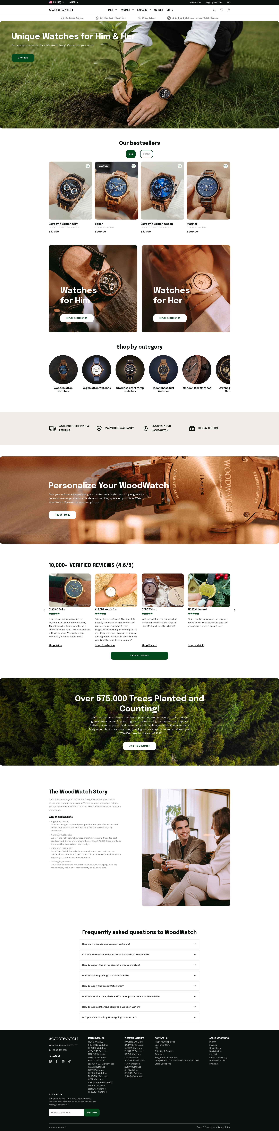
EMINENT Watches (96, 1054)
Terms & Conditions (206, 1127)
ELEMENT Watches (97, 1089)
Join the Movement (139, 746)
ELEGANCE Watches (134, 1051)
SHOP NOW (23, 58)
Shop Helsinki (196, 645)
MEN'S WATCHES (95, 1042)
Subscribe (91, 1113)
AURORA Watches (133, 1048)
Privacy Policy (224, 1127)
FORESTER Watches (97, 1092)
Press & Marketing (218, 1058)
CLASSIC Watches (97, 1048)
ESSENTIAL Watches (97, 1076)
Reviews (213, 1045)
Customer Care (162, 1045)
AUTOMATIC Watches (135, 1061)
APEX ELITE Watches (98, 1051)
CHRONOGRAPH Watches (100, 1083)
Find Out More (62, 515)
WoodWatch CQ (217, 1061)
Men (131, 154)
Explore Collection (76, 318)
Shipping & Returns (213, 2)
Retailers (159, 1054)
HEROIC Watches (96, 1061)
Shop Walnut (149, 645)
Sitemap (213, 1064)
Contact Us (195, 2)
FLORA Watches (132, 1064)
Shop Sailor (55, 645)
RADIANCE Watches (134, 1045)
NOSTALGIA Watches (98, 1045)
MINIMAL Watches (96, 1086)
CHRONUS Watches (97, 1073)
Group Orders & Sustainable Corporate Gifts (177, 1061)
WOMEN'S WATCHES (134, 1042)
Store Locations (163, 1064)
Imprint (212, 1042)
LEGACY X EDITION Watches (101, 1064)
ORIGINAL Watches (97, 1058)
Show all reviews (139, 656)
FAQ (228, 2)
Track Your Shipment (165, 1042)
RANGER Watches (96, 1067)
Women (146, 154)
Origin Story (215, 1048)
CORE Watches (95, 1079)
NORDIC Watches (133, 1067)
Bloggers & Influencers (166, 1058)
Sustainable (215, 1051)
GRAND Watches (96, 1070)
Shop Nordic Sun (105, 645)
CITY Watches (131, 1070)
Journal (213, 1054)
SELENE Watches (133, 1054)
